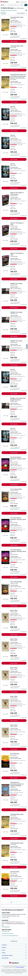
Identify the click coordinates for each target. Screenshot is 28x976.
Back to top (14, 941)
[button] (23, 38)
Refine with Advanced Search (9, 10)
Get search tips (5, 931)
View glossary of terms (7, 933)
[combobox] (15, 5)
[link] (26, 10)
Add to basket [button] (14, 41)
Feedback (26, 346)
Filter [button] (4, 13)
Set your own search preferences (10, 935)
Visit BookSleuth (6, 927)
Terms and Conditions (20, 967)
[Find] (26, 5)
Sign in (22, 2)
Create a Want (5, 917)
